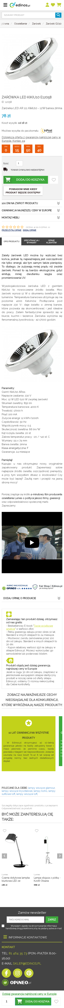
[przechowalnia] (53, 5)
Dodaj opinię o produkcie (19, 598)
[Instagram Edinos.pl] (17, 974)
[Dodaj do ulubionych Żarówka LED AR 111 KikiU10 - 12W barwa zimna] (53, 180)
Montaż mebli (10, 217)
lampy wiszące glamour (41, 788)
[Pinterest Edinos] (28, 974)
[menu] (47, 5)
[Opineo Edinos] (16, 981)
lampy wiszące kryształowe (17, 791)
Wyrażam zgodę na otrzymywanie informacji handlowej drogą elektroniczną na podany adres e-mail (34, 927)
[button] (33, 1001)
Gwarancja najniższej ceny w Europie (27, 210)
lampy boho (40, 791)
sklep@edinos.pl (26, 963)
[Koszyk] (59, 5)
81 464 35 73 (18, 953)
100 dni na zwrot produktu (20, 203)
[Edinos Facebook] (6, 974)
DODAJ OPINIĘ (29, 230)
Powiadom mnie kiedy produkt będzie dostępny (23, 191)
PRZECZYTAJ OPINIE (11, 230)
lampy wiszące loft (26, 794)
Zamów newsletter (32, 912)
